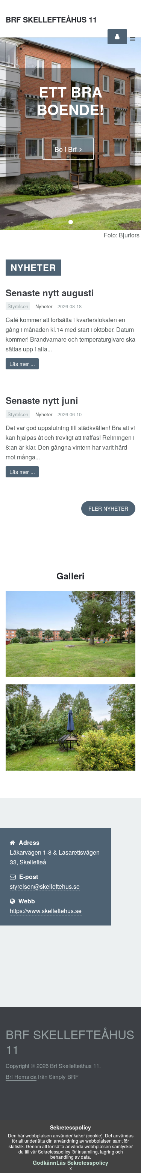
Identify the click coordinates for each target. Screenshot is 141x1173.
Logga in (117, 36)
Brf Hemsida (21, 1076)
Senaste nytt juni (42, 400)
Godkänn (44, 1162)
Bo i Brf (66, 149)
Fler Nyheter (108, 508)
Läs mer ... (22, 364)
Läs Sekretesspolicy (82, 1162)
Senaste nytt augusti (50, 292)
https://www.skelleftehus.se (46, 910)
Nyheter (43, 306)
